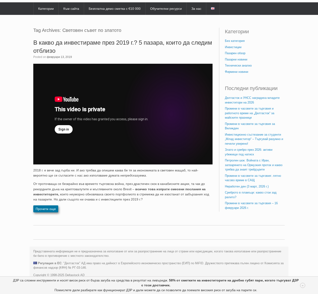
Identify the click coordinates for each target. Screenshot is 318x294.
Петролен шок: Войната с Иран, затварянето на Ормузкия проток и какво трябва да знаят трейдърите (253, 165)
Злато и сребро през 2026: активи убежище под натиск (248, 152)
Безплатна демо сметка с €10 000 (115, 8)
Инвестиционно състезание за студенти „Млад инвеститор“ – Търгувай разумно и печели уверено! (254, 139)
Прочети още (46, 209)
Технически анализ (238, 65)
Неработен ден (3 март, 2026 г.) (247, 186)
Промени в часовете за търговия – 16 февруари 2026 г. (251, 205)
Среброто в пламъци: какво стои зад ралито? (251, 195)
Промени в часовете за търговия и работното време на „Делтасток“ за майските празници (249, 113)
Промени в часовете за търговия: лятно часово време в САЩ (253, 178)
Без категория (235, 41)
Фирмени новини (236, 72)
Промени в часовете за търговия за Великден (250, 126)
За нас (196, 8)
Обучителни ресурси (166, 8)
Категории (46, 8)
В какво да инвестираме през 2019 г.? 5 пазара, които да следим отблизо (122, 46)
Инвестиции (233, 47)
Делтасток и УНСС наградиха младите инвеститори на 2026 (252, 100)
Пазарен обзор (235, 53)
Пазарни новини (236, 59)
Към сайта (71, 8)
